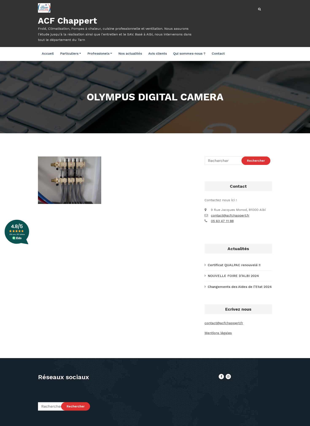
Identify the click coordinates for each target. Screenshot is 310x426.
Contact (218, 53)
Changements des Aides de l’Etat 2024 (240, 287)
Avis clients (157, 53)
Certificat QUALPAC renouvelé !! (234, 265)
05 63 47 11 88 (222, 221)
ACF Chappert (67, 21)
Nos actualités (130, 53)
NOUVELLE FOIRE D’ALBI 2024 (233, 276)
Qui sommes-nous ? (189, 53)
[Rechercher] (259, 9)
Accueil (48, 53)
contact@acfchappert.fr (230, 215)
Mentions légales (218, 333)
